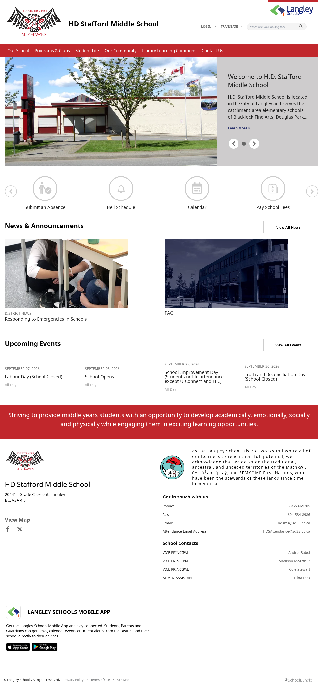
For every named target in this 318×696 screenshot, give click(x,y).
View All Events (288, 345)
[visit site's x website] (20, 529)
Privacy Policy (74, 679)
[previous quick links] (11, 191)
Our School (18, 50)
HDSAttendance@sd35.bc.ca (286, 531)
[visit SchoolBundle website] (298, 680)
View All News (288, 227)
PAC (169, 313)
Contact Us (212, 50)
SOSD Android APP (44, 647)
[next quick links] (312, 191)
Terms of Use (100, 679)
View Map (17, 519)
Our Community (121, 50)
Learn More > (239, 128)
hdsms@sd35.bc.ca (294, 523)
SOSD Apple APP (18, 647)
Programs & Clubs (52, 50)
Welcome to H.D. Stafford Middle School (265, 80)
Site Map (123, 679)
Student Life (87, 50)
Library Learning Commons (169, 50)
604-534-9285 (299, 506)
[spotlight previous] (233, 144)
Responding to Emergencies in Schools (46, 319)
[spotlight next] (254, 144)
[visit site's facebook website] (8, 529)
